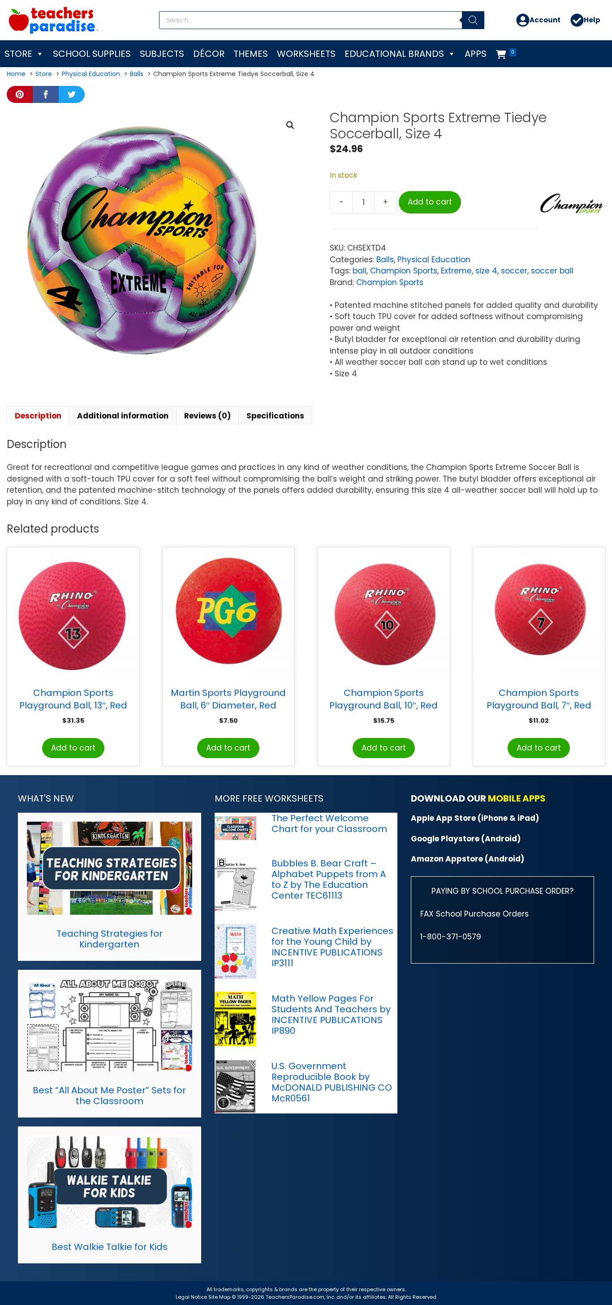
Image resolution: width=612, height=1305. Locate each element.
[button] (290, 125)
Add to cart (430, 201)
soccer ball (552, 270)
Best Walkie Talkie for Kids (110, 1247)
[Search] (473, 20)
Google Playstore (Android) (466, 838)
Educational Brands (394, 53)
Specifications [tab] (275, 415)
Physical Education (433, 259)
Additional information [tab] (122, 415)
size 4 (486, 270)
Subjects (162, 53)
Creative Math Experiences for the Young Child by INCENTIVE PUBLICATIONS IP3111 (332, 946)
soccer (514, 270)
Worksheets (306, 53)
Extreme (456, 270)
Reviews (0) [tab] (207, 415)
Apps (476, 53)
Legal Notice (191, 1297)
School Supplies (92, 53)
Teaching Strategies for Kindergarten (109, 939)
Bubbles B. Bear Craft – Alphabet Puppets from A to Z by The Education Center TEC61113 (329, 879)
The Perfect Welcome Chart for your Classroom (329, 823)
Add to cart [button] (73, 747)
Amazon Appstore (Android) (467, 858)
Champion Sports (403, 270)
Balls (385, 259)
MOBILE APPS (517, 798)
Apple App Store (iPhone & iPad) (475, 818)
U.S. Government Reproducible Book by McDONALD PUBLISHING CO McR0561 (332, 1082)
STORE (18, 53)
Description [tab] (38, 415)
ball (359, 270)
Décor (208, 53)
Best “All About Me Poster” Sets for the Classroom (109, 1095)
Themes (250, 53)
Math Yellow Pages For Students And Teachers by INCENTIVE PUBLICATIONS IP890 (331, 1014)
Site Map (220, 1297)
